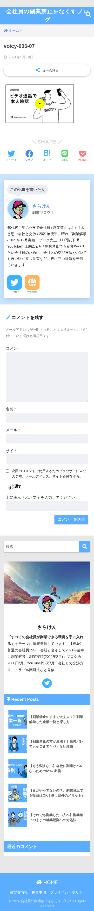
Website (32, 291)
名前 (11, 409)
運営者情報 (19, 892)
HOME (50, 882)
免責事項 (39, 892)
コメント (15, 348)
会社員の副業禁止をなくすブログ (47, 15)
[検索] (84, 546)
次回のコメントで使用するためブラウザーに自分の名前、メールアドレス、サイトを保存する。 (49, 473)
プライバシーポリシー (68, 892)
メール (13, 430)
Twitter (14, 291)
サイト (11, 451)
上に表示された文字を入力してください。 (42, 497)
